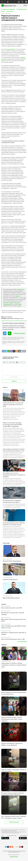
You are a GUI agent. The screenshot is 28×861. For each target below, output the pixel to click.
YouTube (19, 305)
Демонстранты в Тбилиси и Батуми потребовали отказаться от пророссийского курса (13, 665)
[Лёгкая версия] (7, 1)
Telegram (17, 296)
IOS (23, 289)
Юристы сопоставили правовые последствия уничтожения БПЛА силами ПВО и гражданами (12, 424)
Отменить (14, 381)
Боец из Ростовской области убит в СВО (13, 639)
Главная (3, 11)
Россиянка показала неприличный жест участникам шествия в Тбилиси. (12, 794)
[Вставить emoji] (16, 362)
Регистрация (14, 377)
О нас (2, 835)
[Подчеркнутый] (10, 362)
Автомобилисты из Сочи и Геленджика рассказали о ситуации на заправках (14, 474)
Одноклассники (7, 304)
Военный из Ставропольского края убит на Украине (13, 633)
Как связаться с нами (11, 835)
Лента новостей (10, 11)
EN (4, 1)
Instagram (11, 302)
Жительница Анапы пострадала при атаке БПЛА (13, 620)
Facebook (5, 302)
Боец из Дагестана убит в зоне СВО (11, 608)
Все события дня (22, 641)
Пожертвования (23, 835)
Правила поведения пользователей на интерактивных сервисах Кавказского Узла (14, 851)
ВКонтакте (17, 302)
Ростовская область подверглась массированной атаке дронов (12, 501)
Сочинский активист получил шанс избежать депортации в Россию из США (13, 404)
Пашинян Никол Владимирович (12, 561)
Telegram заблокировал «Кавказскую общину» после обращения (11, 744)
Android (20, 289)
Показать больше (14, 822)
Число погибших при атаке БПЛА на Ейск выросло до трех (13, 627)
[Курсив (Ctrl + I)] (7, 362)
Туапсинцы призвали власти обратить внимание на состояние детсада (14, 523)
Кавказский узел (11, 49)
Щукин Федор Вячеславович (11, 598)
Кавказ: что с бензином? (9, 9)
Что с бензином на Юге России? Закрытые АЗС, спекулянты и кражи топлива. (13, 817)
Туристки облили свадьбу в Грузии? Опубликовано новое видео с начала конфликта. (11, 719)
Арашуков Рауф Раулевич (10, 579)
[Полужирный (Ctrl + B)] (4, 362)
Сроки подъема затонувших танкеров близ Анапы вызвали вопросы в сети (13, 450)
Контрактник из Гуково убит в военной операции (12, 613)
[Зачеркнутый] (13, 362)
